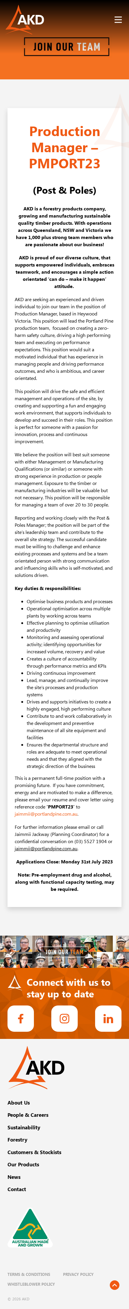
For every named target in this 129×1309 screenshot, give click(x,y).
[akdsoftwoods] (108, 1018)
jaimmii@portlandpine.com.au (46, 814)
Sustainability (24, 1127)
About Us (19, 1102)
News (14, 1177)
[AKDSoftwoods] (21, 1018)
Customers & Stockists (34, 1152)
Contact (17, 1189)
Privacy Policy (78, 1274)
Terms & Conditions (29, 1274)
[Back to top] (114, 1285)
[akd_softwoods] (64, 1018)
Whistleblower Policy (31, 1284)
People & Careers (28, 1114)
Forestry (17, 1139)
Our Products (23, 1164)
